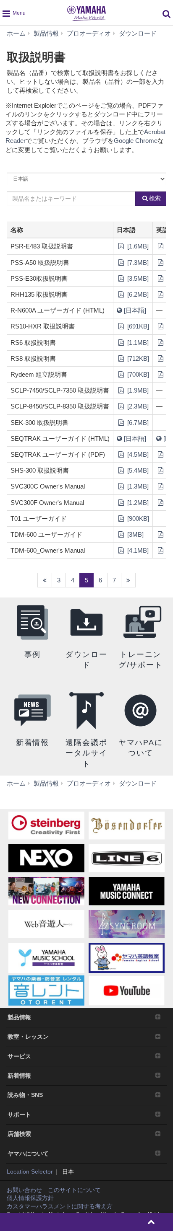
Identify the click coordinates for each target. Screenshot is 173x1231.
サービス (19, 1056)
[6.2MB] (137, 294)
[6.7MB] (137, 422)
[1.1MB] (137, 342)
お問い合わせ (24, 1190)
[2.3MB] (137, 406)
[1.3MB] (137, 486)
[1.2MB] (137, 502)
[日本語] (134, 310)
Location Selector (30, 1171)
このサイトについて (74, 1190)
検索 (155, 198)
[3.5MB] (137, 278)
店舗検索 (19, 1133)
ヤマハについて (28, 1153)
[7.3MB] (137, 262)
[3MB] (135, 534)
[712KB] (137, 358)
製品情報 (19, 1017)
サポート (19, 1114)
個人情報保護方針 (30, 1198)
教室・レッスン (28, 1036)
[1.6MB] (137, 246)
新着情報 (19, 1075)
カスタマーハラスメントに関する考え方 (60, 1206)
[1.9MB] (137, 390)
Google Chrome (135, 140)
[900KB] (137, 518)
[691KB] (137, 326)
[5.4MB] (137, 470)
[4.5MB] (137, 454)
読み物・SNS (25, 1094)
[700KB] (137, 374)
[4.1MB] (137, 550)
